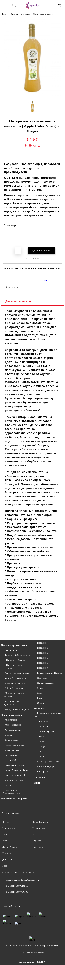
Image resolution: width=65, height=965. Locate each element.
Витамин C (42, 653)
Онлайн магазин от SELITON (32, 962)
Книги (37, 783)
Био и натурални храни (20, 14)
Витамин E (42, 663)
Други (8, 785)
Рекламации (8, 828)
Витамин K (43, 668)
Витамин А (43, 643)
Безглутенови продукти (17, 709)
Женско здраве (12, 740)
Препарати (42, 771)
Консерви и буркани (15, 683)
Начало (4, 14)
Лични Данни (9, 847)
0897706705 (22, 892)
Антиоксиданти (13, 730)
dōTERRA (44, 721)
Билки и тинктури (14, 780)
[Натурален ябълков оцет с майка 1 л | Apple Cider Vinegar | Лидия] (32, 96)
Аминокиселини (13, 725)
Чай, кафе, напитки (15, 688)
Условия (6, 853)
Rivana (42, 736)
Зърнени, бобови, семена (17, 655)
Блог (4, 866)
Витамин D (43, 658)
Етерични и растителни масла (48, 715)
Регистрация (38, 828)
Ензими (9, 735)
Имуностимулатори (14, 745)
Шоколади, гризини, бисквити (14, 695)
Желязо (40, 703)
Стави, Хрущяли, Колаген (18, 770)
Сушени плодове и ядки (17, 673)
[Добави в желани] (59, 242)
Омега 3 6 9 (11, 760)
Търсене (36, 841)
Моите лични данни (33, 952)
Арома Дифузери (46, 766)
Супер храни (11, 650)
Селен (40, 688)
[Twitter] (12, 898)
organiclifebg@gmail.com (26, 880)
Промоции (39, 777)
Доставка (7, 859)
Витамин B (42, 648)
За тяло (40, 756)
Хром (40, 693)
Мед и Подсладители (15, 678)
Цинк (40, 698)
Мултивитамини (45, 683)
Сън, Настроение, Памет (17, 775)
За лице (41, 746)
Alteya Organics (46, 731)
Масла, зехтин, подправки (42, 14)
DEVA (42, 741)
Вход (4, 841)
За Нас (5, 834)
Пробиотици (11, 755)
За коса (40, 751)
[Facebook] (5, 898)
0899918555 (22, 886)
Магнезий (42, 678)
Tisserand (43, 726)
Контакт (36, 834)
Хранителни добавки (12, 715)
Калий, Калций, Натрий (49, 673)
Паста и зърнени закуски (13, 666)
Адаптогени (11, 720)
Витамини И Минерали (14, 799)
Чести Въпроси (40, 822)
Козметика (39, 708)
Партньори (38, 847)
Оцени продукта (12, 287)
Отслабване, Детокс (15, 765)
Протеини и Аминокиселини (11, 791)
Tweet (44, 280)
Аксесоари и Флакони (48, 761)
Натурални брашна (16, 660)
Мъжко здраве (12, 750)
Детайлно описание (18, 301)
